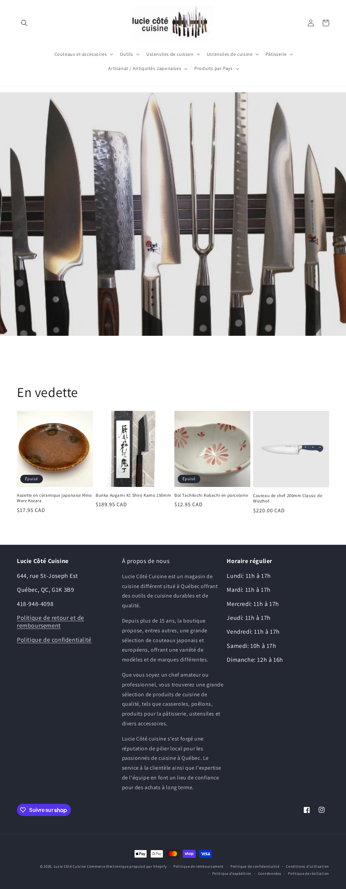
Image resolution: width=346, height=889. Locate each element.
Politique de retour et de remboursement (50, 621)
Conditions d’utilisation (307, 866)
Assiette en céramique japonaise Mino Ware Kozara (54, 498)
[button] (24, 23)
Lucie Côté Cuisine (70, 866)
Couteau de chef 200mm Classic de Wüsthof (287, 498)
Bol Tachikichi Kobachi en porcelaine (211, 495)
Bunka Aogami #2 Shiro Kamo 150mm (133, 495)
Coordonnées (269, 873)
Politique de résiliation (308, 873)
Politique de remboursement (198, 866)
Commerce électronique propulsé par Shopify (127, 866)
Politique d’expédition (231, 873)
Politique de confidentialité (54, 640)
